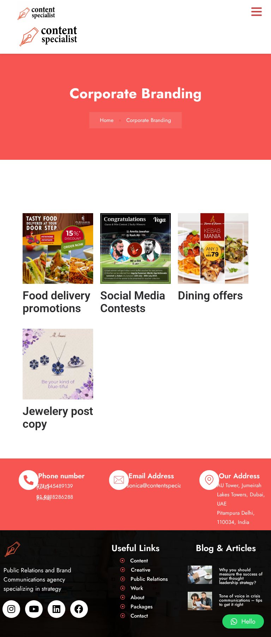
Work (137, 588)
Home (107, 120)
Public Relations (149, 579)
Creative (140, 570)
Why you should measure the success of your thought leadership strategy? (241, 576)
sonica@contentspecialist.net (162, 485)
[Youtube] (34, 609)
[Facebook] (79, 609)
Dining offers (210, 295)
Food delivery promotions (56, 302)
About (137, 597)
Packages (141, 606)
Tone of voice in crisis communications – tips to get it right (240, 600)
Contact (139, 616)
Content (139, 561)
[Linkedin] (56, 609)
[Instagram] (11, 609)
